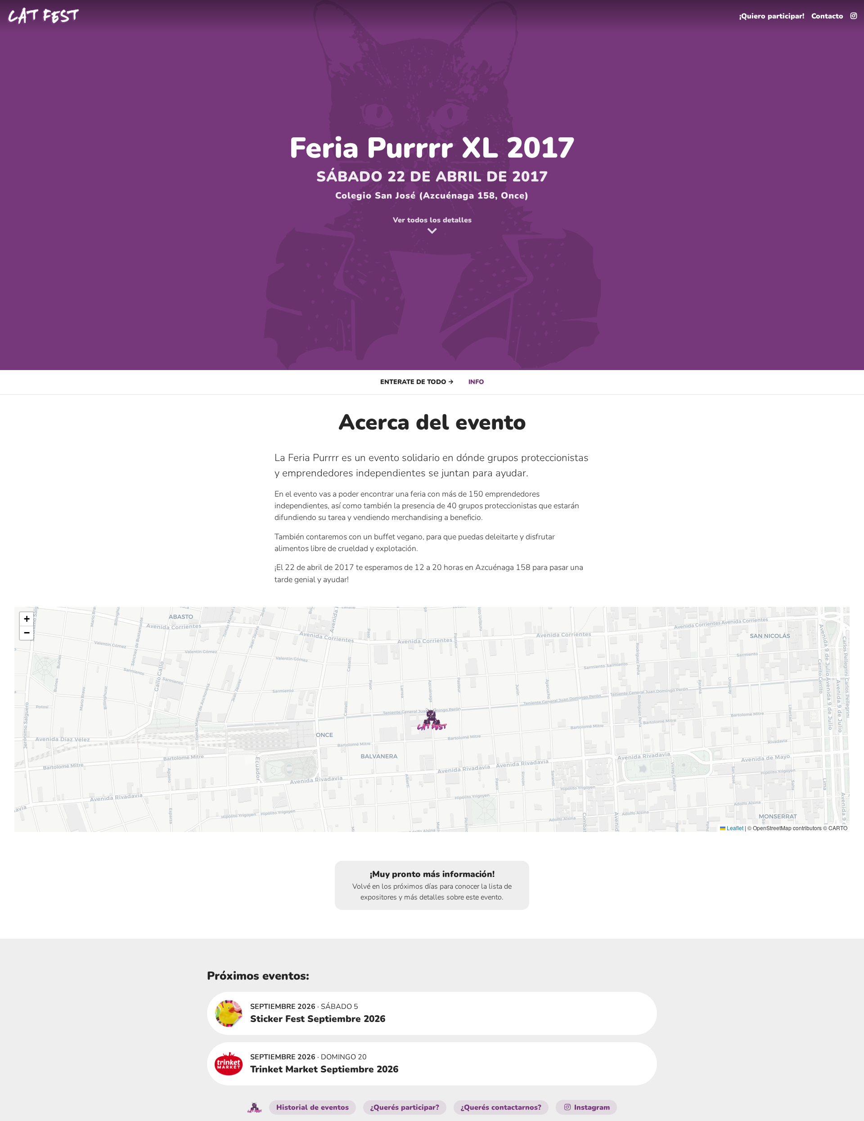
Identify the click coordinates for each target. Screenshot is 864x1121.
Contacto (827, 16)
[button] (432, 719)
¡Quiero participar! (771, 16)
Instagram (591, 1107)
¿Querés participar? (404, 1107)
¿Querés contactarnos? (501, 1107)
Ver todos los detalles (432, 220)
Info (476, 381)
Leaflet (734, 828)
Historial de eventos (312, 1107)
